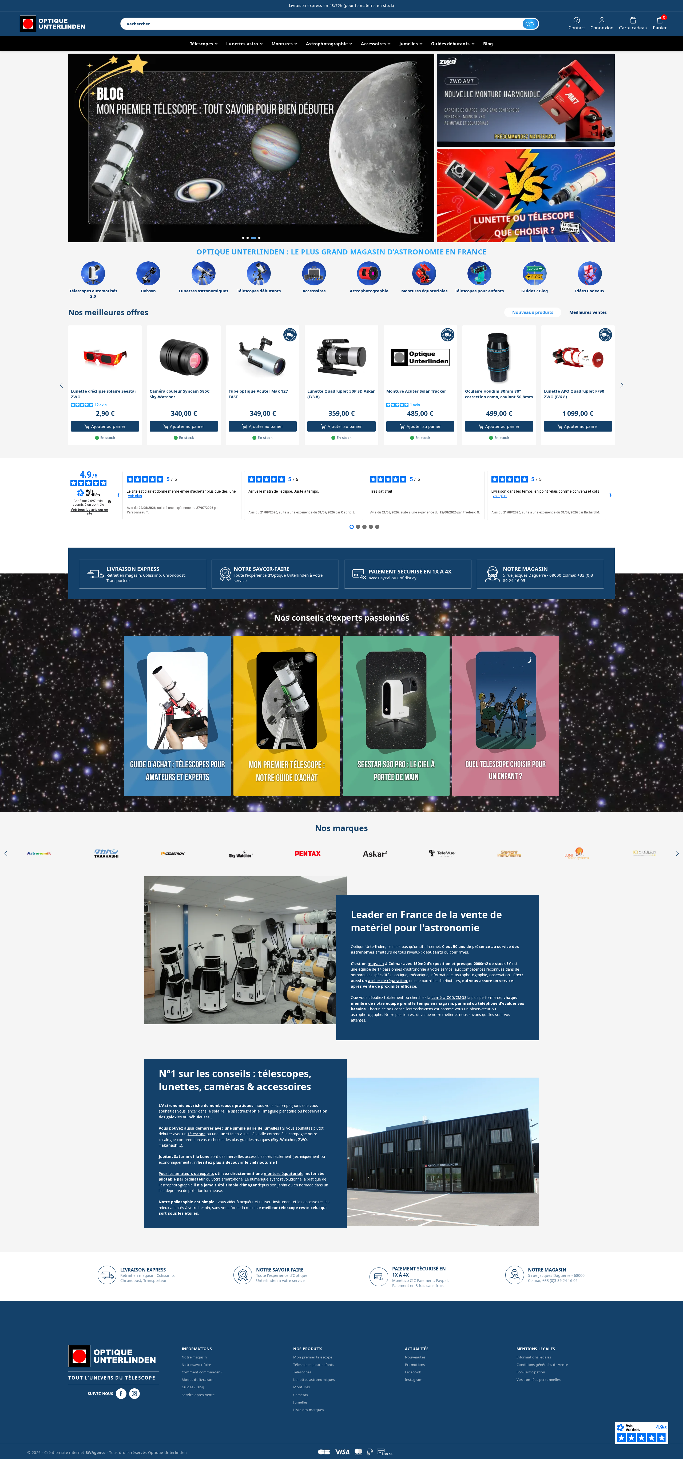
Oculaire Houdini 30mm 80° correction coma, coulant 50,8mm (499, 393)
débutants (433, 952)
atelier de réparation (387, 980)
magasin (376, 963)
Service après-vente (198, 1394)
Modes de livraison (197, 1379)
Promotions (415, 1364)
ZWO (302, 1139)
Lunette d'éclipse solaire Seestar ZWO (103, 393)
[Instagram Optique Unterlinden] (134, 1393)
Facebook (413, 1372)
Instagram (414, 1379)
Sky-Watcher (284, 1139)
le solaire (216, 1111)
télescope (196, 1133)
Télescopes (302, 1372)
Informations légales (534, 1357)
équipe (364, 969)
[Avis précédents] (118, 495)
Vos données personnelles (539, 1379)
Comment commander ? (202, 1372)
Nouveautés (415, 1357)
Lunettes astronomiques (314, 1379)
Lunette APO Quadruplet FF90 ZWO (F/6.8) (574, 393)
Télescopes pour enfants (313, 1364)
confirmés (459, 952)
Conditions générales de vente (542, 1364)
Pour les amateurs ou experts (186, 1173)
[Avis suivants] (610, 495)
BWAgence (96, 1452)
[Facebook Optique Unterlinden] (121, 1393)
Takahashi (168, 1145)
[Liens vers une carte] (177, 716)
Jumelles (300, 1402)
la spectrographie (243, 1111)
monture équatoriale (283, 1173)
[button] (243, 238)
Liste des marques (308, 1409)
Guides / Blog (193, 1387)
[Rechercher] (530, 24)
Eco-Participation (531, 1372)
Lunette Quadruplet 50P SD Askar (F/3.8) (341, 393)
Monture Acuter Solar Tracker (416, 391)
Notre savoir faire (196, 1364)
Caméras (300, 1394)
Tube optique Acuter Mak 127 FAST (258, 393)
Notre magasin (194, 1357)
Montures (301, 1387)
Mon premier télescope (312, 1357)
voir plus (135, 496)
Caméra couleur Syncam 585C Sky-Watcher (180, 393)
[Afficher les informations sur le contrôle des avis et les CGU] (109, 502)
